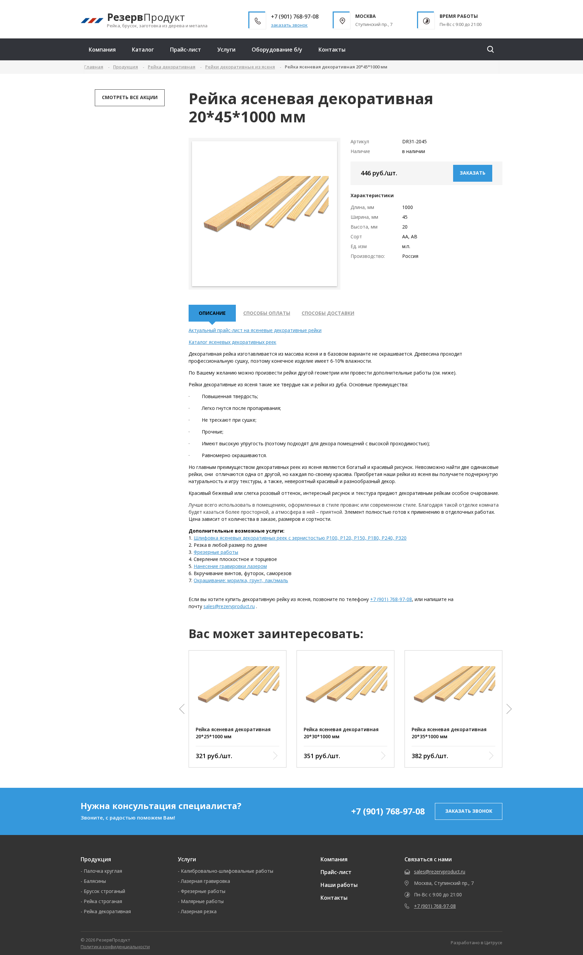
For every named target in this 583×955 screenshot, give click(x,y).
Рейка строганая (103, 901)
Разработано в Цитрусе (476, 942)
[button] (182, 709)
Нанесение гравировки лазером (230, 566)
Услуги (226, 49)
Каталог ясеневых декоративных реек (232, 342)
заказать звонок (289, 25)
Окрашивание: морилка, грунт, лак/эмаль (241, 580)
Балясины (95, 881)
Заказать (472, 173)
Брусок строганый (104, 891)
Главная (93, 67)
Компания (102, 49)
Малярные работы (202, 901)
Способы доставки (328, 313)
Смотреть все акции (130, 97)
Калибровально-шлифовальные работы (227, 871)
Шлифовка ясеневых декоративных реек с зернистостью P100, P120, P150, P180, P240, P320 (300, 538)
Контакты (331, 49)
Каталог (143, 49)
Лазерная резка (199, 911)
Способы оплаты (266, 313)
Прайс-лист (185, 49)
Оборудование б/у (277, 49)
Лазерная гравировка (205, 881)
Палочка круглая (103, 871)
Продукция (96, 859)
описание (212, 313)
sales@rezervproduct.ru (229, 606)
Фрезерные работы (216, 552)
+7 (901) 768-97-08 (391, 599)
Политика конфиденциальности (115, 947)
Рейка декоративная (107, 911)
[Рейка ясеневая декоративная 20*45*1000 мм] (264, 213)
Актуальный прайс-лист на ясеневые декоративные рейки (255, 330)
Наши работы (339, 885)
